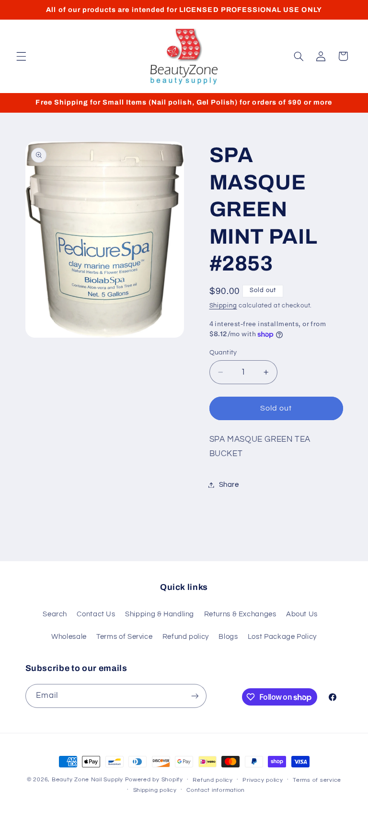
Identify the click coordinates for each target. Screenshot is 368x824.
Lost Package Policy (282, 636)
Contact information (215, 790)
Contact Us (96, 614)
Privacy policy (262, 780)
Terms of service (317, 780)
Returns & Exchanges (240, 614)
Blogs (228, 636)
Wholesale (69, 636)
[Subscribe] (195, 695)
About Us (302, 614)
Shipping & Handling (159, 614)
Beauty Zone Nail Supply (87, 779)
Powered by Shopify (154, 779)
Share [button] (229, 484)
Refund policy (185, 636)
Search (55, 614)
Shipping (223, 306)
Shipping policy (155, 790)
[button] (21, 56)
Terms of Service (124, 636)
